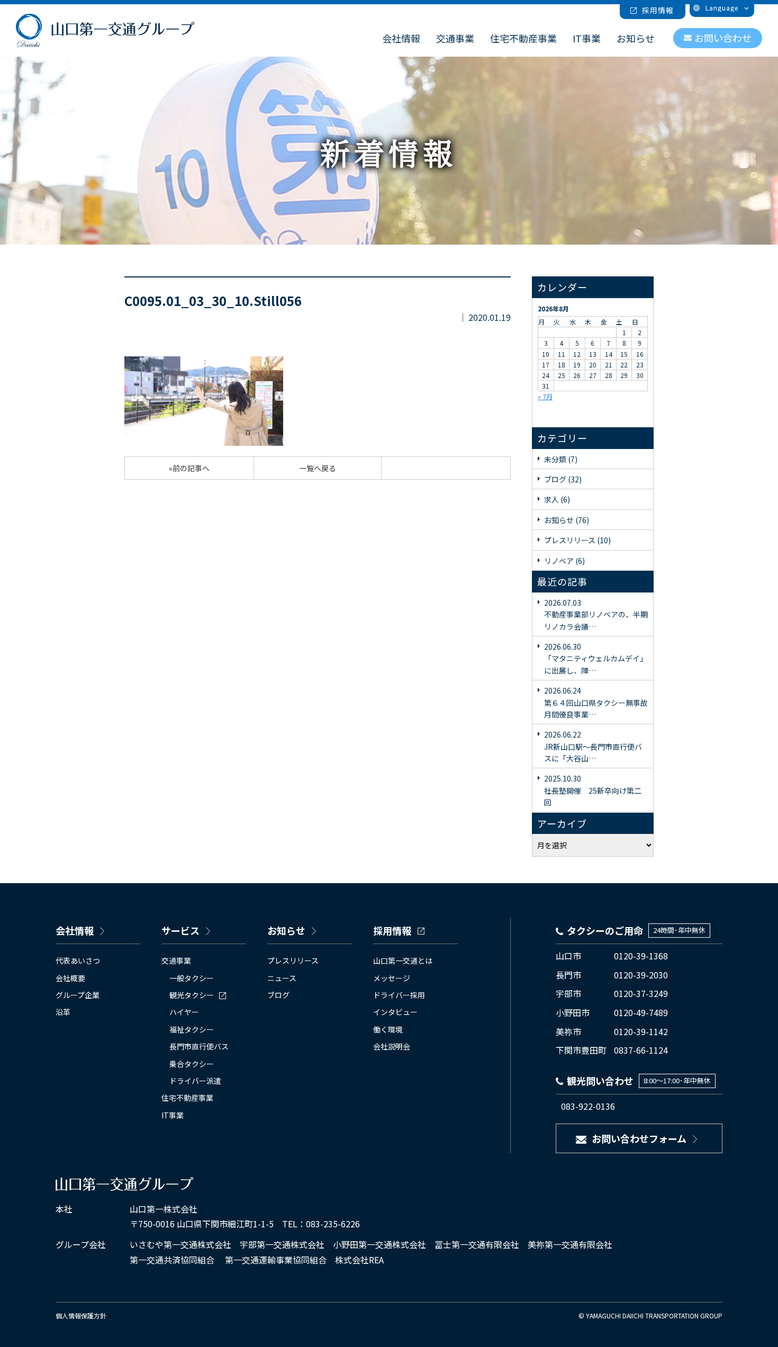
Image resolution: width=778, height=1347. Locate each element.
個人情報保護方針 (81, 1315)
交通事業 (455, 38)
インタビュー (395, 1012)
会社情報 (401, 38)
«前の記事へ (189, 468)
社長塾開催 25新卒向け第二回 (592, 790)
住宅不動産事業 (523, 38)
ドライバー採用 (399, 995)
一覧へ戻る (317, 468)
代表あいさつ (78, 960)
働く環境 (388, 1029)
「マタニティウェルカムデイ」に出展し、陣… (595, 658)
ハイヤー (184, 1012)
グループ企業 (77, 995)
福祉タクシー (191, 1029)
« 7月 (545, 396)
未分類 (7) (560, 459)
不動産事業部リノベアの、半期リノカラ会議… (596, 614)
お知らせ (636, 38)
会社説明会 (391, 1046)
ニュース (281, 978)
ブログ (278, 995)
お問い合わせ (723, 37)
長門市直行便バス (199, 1046)
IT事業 (587, 38)
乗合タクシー (191, 1063)
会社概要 (70, 978)
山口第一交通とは (402, 960)
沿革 (63, 1012)
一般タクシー (191, 978)
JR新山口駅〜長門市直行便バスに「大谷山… (593, 746)
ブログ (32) (563, 479)
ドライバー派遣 (195, 1080)
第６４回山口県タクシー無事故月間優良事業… (596, 702)
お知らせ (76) (566, 520)
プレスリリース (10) (577, 540)
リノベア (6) (564, 560)
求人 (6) (557, 499)
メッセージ (391, 978)
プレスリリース (293, 960)
